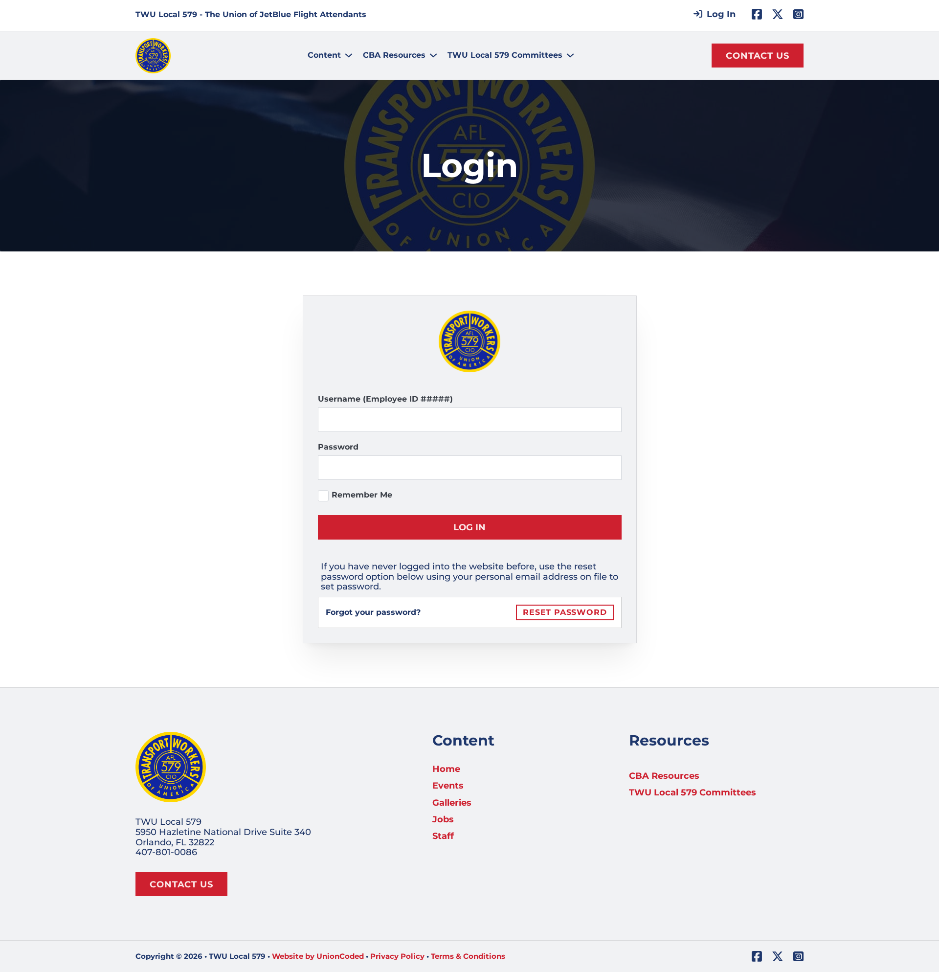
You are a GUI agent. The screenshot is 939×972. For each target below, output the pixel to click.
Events (448, 786)
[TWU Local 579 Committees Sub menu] (570, 55)
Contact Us (757, 55)
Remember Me (362, 494)
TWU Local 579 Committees (504, 55)
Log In (469, 527)
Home (446, 769)
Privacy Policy (397, 956)
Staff (443, 836)
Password (338, 447)
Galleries (451, 803)
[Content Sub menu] (348, 55)
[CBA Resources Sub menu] (433, 55)
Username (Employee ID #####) (385, 399)
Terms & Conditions (468, 956)
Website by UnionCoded (318, 956)
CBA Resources (394, 55)
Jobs (443, 819)
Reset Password (564, 612)
